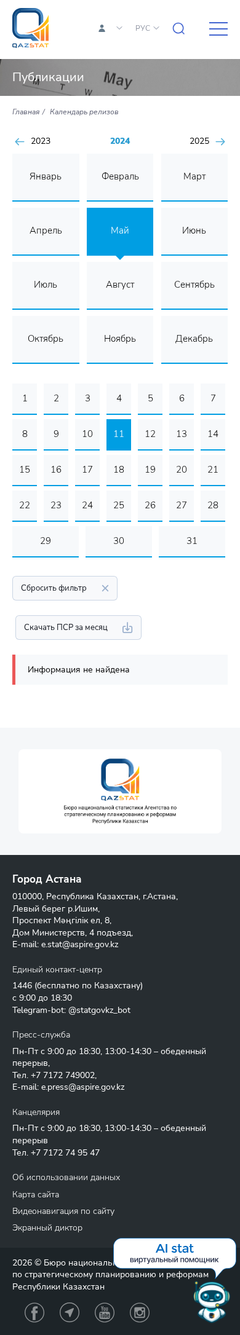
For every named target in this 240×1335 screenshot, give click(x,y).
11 (118, 434)
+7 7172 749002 (63, 1075)
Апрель (46, 230)
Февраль (120, 176)
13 (181, 434)
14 (212, 434)
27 (181, 505)
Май (120, 230)
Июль (45, 284)
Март (194, 176)
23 (56, 505)
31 (192, 541)
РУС (142, 28)
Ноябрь (120, 339)
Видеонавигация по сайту (63, 1211)
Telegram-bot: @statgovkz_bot (71, 1010)
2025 (199, 141)
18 (118, 469)
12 (150, 434)
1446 (22, 985)
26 (150, 505)
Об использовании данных (66, 1177)
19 (150, 469)
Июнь (194, 230)
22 (24, 505)
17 (87, 469)
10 (87, 434)
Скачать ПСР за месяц (66, 627)
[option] (120, 791)
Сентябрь (194, 284)
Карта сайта (35, 1194)
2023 (40, 141)
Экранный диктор (47, 1228)
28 (212, 505)
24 (87, 505)
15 (24, 469)
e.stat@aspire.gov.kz (79, 944)
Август (120, 284)
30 (118, 541)
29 (45, 541)
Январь (46, 176)
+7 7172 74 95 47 (65, 1153)
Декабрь (194, 339)
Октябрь (45, 339)
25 (118, 505)
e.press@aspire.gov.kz (82, 1087)
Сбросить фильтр (54, 588)
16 (56, 469)
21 (212, 469)
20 (181, 469)
